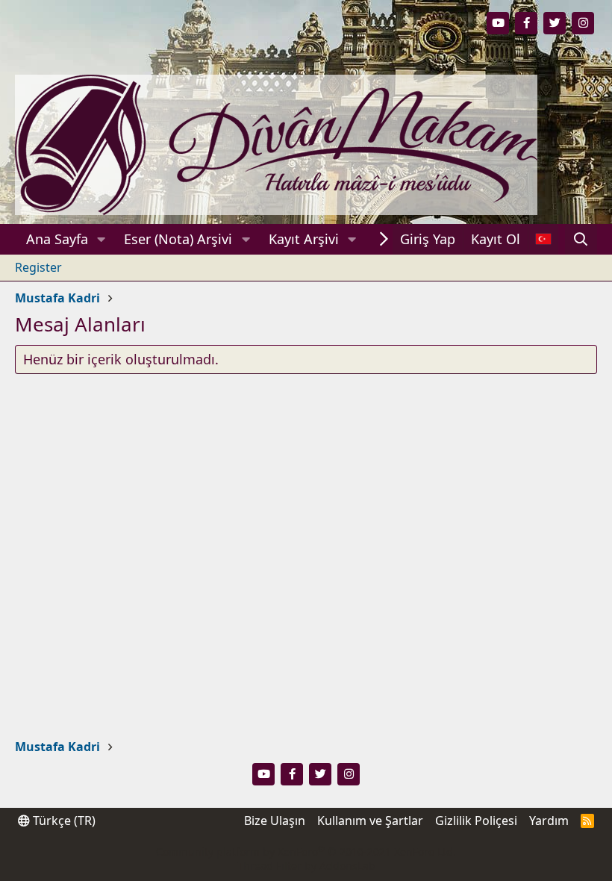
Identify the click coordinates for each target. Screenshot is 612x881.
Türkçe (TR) (63, 820)
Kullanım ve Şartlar (370, 820)
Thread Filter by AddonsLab (306, 866)
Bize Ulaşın (274, 820)
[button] (101, 239)
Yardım (549, 820)
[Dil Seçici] (543, 239)
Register (38, 267)
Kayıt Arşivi (304, 239)
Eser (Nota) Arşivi (178, 239)
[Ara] (581, 239)
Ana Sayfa (57, 239)
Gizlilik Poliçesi (476, 820)
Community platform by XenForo (306, 851)
